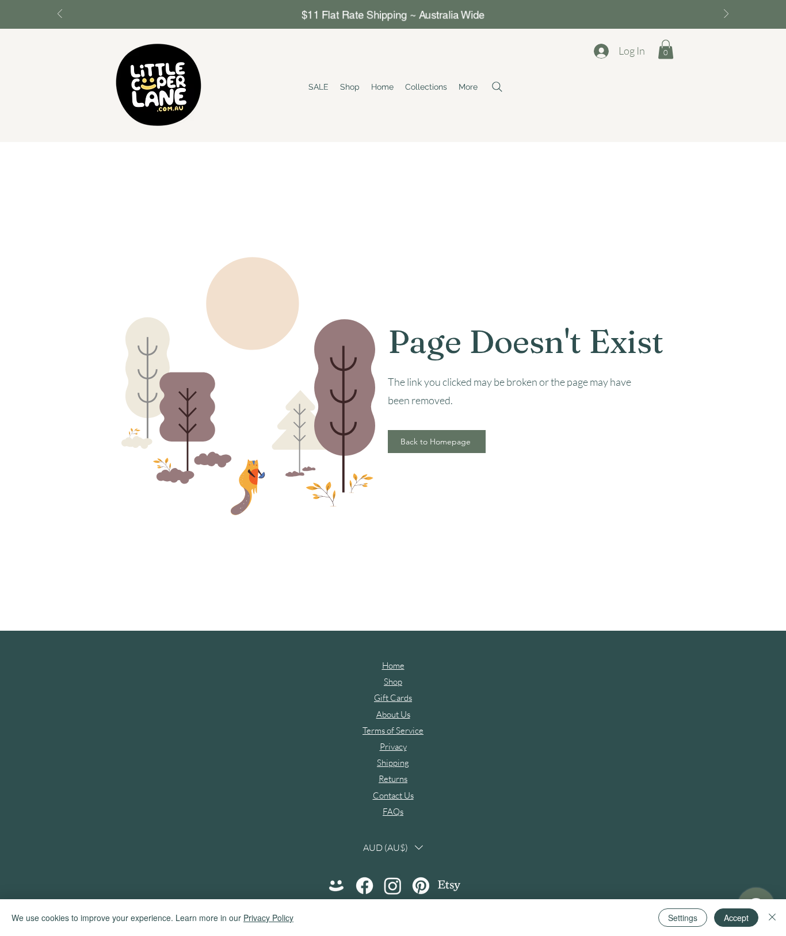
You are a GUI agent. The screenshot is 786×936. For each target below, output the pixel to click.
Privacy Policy (268, 917)
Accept (736, 917)
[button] (426, 86)
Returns (393, 778)
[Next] (726, 14)
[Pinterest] (421, 885)
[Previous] (60, 14)
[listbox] (393, 847)
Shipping (393, 762)
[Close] (772, 917)
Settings (682, 917)
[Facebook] (364, 885)
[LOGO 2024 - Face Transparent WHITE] (336, 885)
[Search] (497, 87)
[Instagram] (392, 885)
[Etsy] (449, 885)
